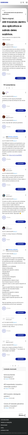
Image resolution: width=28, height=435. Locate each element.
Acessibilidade (5, 419)
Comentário (20, 78)
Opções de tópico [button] (23, 14)
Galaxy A (15, 47)
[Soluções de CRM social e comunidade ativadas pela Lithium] (22, 415)
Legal (2, 427)
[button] (23, 44)
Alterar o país (5, 430)
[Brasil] (4, 2)
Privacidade (4, 425)
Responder (20, 110)
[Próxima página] (11, 87)
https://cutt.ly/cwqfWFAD (15, 155)
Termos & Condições (6, 422)
